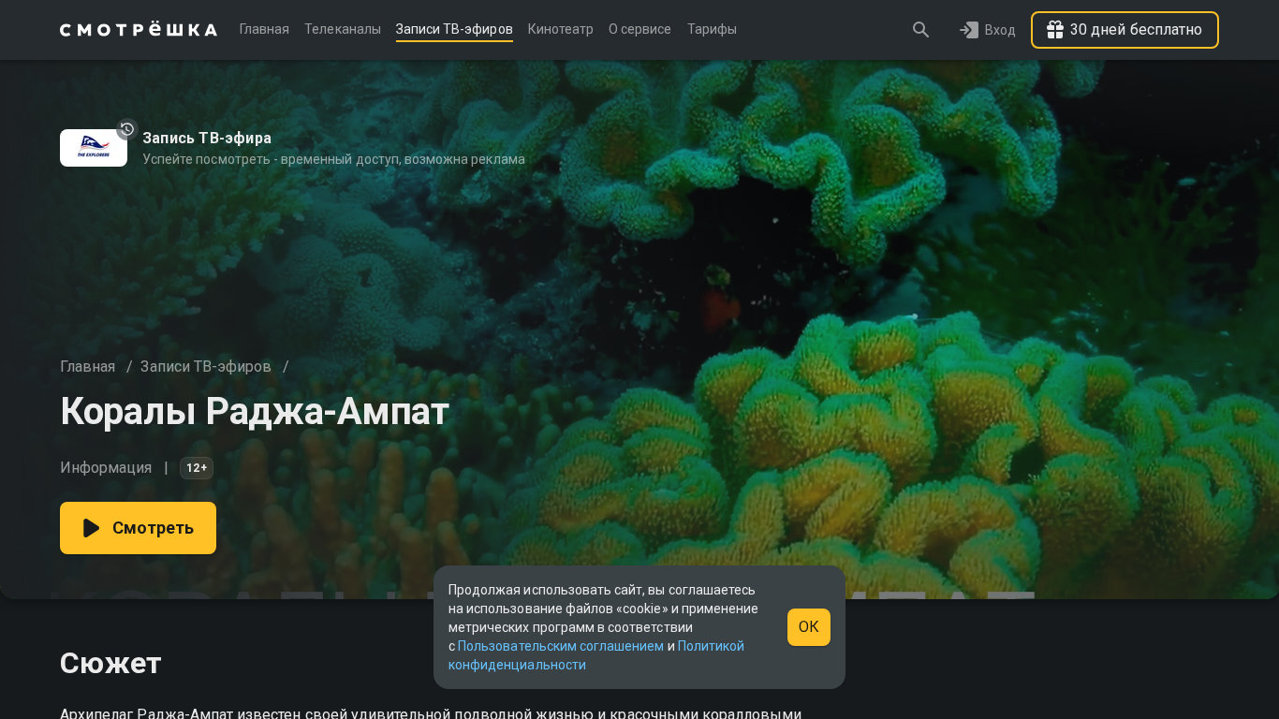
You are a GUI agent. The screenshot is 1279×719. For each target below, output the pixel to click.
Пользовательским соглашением (561, 645)
